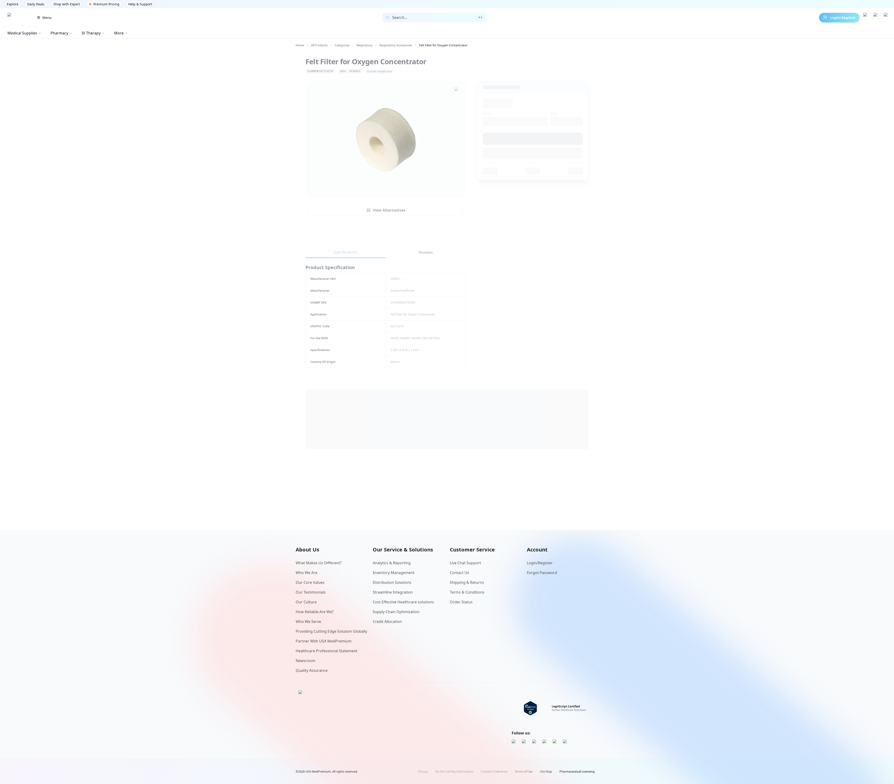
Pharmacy (59, 33)
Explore (12, 4)
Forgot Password (542, 572)
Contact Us (459, 572)
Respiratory (364, 45)
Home (300, 45)
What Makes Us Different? (319, 562)
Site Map (546, 771)
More (119, 33)
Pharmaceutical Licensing (577, 771)
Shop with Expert (66, 4)
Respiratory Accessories (395, 45)
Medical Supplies (22, 33)
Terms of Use (523, 771)
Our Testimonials (311, 592)
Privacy (423, 771)
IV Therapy (91, 33)
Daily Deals (35, 4)
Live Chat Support (465, 562)
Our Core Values (310, 582)
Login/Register (843, 17)
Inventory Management (393, 572)
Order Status (461, 602)
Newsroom (305, 660)
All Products (319, 45)
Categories (342, 45)
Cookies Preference (494, 771)
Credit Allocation (387, 621)
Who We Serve (308, 621)
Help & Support (140, 4)
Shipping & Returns (467, 582)
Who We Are (306, 572)
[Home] (17, 17)
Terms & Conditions (467, 592)
